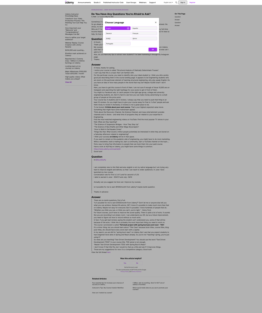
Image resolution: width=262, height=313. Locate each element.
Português (109, 43)
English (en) (168, 2)
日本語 (108, 38)
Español (135, 28)
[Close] (156, 22)
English (108, 28)
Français (135, 33)
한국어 (135, 38)
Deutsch (109, 33)
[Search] (176, 2)
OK (153, 49)
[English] (69, 2)
